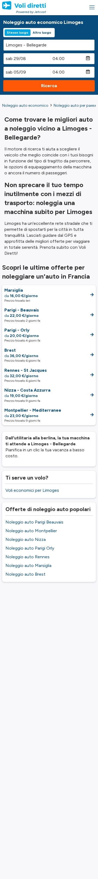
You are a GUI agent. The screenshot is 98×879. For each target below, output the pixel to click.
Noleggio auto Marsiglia (28, 565)
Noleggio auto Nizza (25, 539)
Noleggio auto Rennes (27, 556)
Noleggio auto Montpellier (31, 530)
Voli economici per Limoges (32, 490)
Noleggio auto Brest (25, 574)
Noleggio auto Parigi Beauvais (34, 522)
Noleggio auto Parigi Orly (29, 548)
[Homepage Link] (24, 5)
